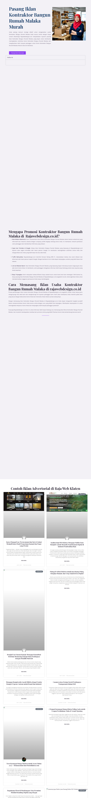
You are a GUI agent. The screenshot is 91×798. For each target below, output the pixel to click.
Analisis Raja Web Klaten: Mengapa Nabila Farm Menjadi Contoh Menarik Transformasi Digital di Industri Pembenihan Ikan (67, 544)
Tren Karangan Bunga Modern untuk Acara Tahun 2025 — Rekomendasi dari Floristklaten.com (24, 764)
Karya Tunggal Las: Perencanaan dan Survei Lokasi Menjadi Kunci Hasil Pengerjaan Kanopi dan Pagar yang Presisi (24, 544)
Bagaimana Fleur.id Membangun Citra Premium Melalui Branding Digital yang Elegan (24, 791)
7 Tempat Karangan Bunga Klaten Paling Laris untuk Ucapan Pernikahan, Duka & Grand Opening (67, 710)
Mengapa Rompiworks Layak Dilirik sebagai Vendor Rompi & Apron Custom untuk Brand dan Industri (24, 683)
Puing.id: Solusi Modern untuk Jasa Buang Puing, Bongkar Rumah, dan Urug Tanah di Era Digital (67, 572)
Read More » (24, 560)
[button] (83, 57)
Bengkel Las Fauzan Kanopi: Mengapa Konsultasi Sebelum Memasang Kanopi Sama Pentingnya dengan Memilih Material (24, 656)
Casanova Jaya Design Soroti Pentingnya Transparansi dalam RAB (67, 683)
